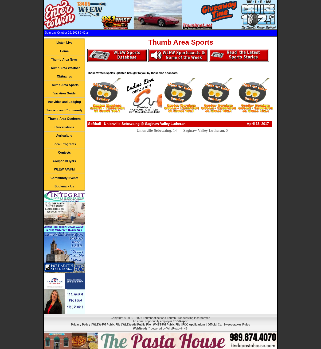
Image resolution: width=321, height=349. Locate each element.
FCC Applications (194, 324)
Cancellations (64, 127)
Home (64, 51)
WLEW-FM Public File (106, 324)
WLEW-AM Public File (136, 324)
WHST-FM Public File (166, 324)
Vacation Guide (64, 93)
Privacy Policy (80, 324)
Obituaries (64, 76)
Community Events (64, 178)
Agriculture (64, 135)
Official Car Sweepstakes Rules (229, 324)
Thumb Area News (64, 59)
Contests (64, 152)
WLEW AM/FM (64, 169)
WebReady (140, 328)
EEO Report (180, 321)
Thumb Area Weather (64, 68)
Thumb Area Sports (64, 85)
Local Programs (64, 144)
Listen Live (64, 42)
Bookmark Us (64, 186)
